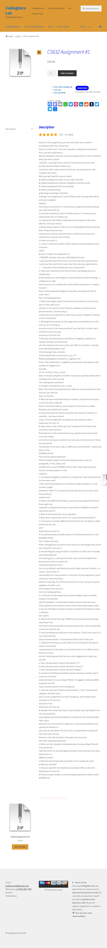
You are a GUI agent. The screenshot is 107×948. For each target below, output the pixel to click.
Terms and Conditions (56, 8)
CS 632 (17, 36)
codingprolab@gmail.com (17, 886)
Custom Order (37, 14)
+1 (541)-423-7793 (23, 889)
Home (10, 36)
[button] (39, 52)
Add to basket (67, 73)
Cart (69, 8)
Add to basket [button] (20, 847)
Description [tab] (10, 129)
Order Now (82, 88)
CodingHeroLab (15, 10)
